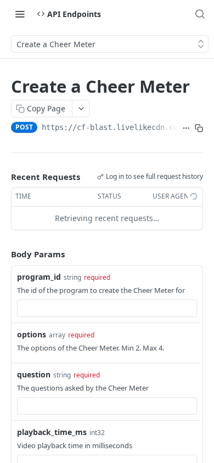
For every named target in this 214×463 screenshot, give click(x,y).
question (33, 374)
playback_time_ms (52, 432)
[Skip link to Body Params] (3, 254)
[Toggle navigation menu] (20, 13)
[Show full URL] (186, 128)
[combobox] (107, 308)
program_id (39, 277)
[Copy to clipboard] (199, 128)
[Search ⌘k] (200, 13)
